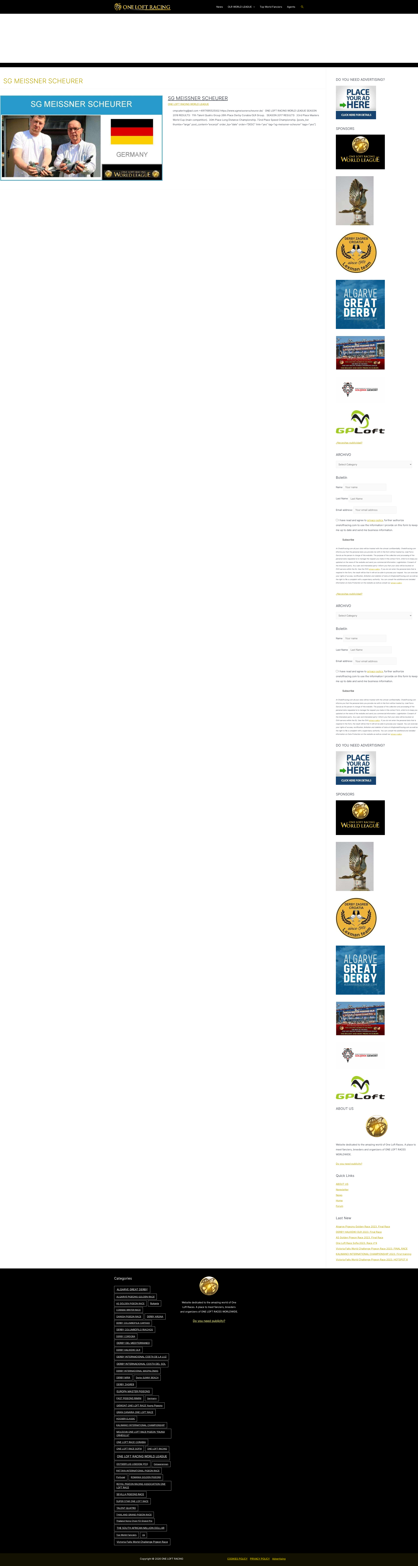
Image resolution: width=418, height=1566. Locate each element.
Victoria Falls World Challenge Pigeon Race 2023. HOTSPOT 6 (372, 1259)
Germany (152, 1398)
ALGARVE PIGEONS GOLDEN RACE (135, 1296)
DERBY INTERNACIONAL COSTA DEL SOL (141, 1363)
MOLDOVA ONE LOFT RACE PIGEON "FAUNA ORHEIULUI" (140, 1433)
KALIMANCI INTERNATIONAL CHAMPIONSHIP (140, 1425)
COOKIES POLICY (237, 1558)
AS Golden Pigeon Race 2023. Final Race (359, 1237)
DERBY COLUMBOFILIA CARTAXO (133, 1323)
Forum (339, 1206)
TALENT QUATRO (126, 1508)
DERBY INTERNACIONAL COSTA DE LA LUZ (141, 1356)
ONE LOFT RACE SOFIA (129, 1448)
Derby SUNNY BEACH (147, 1377)
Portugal (120, 1477)
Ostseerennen (161, 1464)
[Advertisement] (209, 38)
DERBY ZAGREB (125, 1384)
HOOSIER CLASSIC (125, 1418)
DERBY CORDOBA (125, 1336)
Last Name (342, 498)
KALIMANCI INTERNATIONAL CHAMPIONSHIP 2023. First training (373, 1254)
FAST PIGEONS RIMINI (128, 1398)
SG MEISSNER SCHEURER (198, 98)
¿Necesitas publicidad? (349, 442)
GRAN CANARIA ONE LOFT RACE (134, 1412)
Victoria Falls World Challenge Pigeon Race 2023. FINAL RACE (372, 1248)
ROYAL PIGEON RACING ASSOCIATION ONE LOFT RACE (141, 1486)
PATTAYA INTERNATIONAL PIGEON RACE (138, 1470)
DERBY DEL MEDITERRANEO (133, 1343)
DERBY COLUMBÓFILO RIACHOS (134, 1329)
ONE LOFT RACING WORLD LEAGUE (188, 104)
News (339, 1195)
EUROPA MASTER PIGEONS (133, 1391)
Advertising (279, 1558)
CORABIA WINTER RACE (128, 1310)
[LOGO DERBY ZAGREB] (356, 252)
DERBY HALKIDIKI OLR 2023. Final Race (359, 1231)
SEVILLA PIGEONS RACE (130, 1494)
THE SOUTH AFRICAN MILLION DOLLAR (140, 1528)
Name (339, 487)
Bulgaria (154, 1303)
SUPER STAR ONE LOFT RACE (132, 1501)
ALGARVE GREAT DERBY (132, 1289)
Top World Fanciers (126, 1535)
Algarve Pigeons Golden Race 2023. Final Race (363, 1226)
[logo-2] (360, 389)
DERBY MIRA (123, 1377)
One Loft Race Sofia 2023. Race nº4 (356, 1243)
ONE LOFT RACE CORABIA (131, 1442)
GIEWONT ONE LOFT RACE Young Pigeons (139, 1405)
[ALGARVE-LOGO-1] (360, 304)
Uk (143, 1535)
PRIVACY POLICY (260, 1558)
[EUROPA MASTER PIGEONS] (360, 352)
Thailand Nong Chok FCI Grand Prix (134, 1521)
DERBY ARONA (155, 1316)
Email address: (344, 509)
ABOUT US (342, 1184)
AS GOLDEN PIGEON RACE (130, 1303)
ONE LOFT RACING (157, 1448)
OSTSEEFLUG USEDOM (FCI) (132, 1464)
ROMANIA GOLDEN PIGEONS (146, 1477)
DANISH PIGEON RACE (128, 1316)
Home (339, 1200)
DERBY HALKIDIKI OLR (128, 1350)
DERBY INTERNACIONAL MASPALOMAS (137, 1371)
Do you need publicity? (349, 1163)
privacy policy (375, 520)
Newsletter (342, 1189)
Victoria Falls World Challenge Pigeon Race (142, 1541)
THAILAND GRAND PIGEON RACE (134, 1514)
